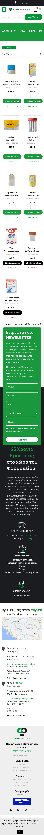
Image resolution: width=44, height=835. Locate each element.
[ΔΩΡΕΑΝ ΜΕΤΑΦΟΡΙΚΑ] (22, 524)
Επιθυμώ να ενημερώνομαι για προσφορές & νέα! (20, 430)
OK (20, 832)
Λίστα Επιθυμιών (22, 795)
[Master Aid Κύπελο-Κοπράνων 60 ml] (32, 125)
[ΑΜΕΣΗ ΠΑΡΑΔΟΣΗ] (22, 584)
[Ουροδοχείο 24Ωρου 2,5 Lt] (11, 180)
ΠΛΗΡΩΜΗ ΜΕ (22, 555)
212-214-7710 (25, 3)
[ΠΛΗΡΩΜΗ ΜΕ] (22, 548)
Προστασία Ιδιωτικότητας (22, 770)
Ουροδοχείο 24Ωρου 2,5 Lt (11, 193)
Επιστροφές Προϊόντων (22, 779)
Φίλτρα (10, 47)
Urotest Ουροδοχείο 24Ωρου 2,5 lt (32, 82)
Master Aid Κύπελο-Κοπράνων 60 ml (32, 138)
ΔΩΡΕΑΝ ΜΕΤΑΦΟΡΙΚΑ (22, 531)
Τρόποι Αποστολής (22, 785)
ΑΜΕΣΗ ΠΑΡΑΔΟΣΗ (22, 591)
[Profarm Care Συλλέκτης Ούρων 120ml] (11, 69)
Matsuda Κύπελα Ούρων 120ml (11, 298)
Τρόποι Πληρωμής (22, 782)
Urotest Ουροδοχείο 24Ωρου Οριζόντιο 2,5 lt (11, 138)
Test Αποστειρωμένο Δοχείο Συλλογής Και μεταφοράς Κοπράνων (11, 249)
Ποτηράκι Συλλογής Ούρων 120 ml (33, 249)
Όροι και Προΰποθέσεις (22, 767)
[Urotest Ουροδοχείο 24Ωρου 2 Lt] (32, 180)
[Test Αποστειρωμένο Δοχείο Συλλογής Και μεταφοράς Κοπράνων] (11, 236)
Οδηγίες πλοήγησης (17, 678)
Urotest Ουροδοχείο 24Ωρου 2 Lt (33, 193)
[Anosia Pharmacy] (20, 9)
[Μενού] (4, 9)
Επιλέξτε (6, 54)
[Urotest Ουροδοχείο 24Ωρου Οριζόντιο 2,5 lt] (11, 125)
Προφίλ (22, 764)
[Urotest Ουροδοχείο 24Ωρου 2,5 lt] (32, 69)
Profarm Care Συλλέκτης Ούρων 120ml (11, 82)
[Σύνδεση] (40, 9)
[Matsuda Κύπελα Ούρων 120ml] (11, 285)
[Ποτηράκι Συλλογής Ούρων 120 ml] (32, 236)
